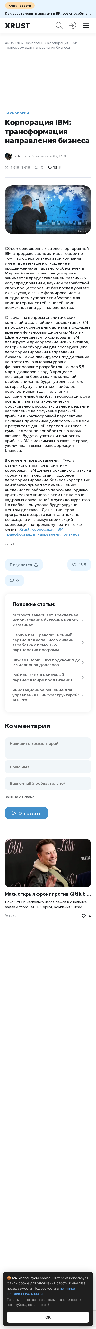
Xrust (17, 25)
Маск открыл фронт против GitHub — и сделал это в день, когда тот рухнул (48, 894)
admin (20, 156)
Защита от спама (19, 797)
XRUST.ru (12, 43)
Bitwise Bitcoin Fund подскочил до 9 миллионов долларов (46, 662)
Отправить (29, 813)
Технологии (33, 43)
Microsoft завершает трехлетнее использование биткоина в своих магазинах (45, 620)
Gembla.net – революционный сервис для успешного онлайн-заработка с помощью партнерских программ (43, 642)
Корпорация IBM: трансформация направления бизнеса (42, 532)
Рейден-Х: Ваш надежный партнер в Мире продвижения (42, 677)
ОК (48, 1317)
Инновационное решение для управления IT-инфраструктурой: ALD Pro (45, 694)
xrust (9, 544)
